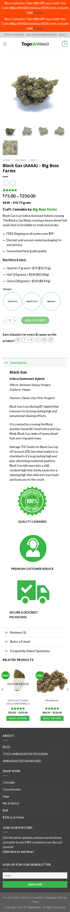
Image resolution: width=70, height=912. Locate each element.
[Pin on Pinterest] (44, 340)
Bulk (5, 810)
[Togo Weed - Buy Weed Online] (35, 43)
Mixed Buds (52, 700)
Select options (18, 718)
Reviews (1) (18, 632)
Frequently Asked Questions (30, 651)
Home (6, 160)
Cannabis (19, 160)
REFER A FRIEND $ (14, 34)
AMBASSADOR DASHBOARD (22, 761)
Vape (6, 796)
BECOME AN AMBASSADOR (42, 34)
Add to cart (35, 320)
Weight (7, 289)
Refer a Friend (20, 641)
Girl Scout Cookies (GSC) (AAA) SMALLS (17, 702)
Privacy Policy (11, 897)
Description (18, 363)
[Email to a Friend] (38, 340)
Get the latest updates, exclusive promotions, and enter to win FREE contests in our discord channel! (32, 842)
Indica (34, 160)
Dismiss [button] (38, 12)
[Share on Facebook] (25, 340)
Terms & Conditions (33, 897)
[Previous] (2, 697)
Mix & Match (11, 803)
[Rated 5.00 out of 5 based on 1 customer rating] (35, 190)
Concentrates (12, 789)
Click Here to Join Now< (18, 851)
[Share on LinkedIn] (51, 340)
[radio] (12, 301)
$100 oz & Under (13, 817)
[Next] (67, 697)
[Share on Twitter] (31, 340)
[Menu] (5, 43)
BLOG (62, 34)
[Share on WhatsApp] (18, 340)
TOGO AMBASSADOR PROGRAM (25, 754)
